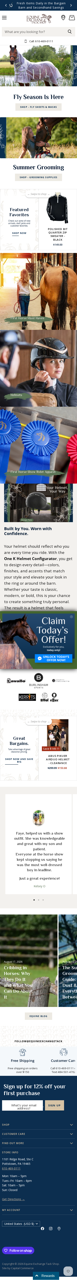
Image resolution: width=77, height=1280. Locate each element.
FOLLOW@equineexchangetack (38, 1041)
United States (19, 1224)
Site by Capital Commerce (18, 1268)
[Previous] (6, 5)
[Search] (69, 31)
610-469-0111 (11, 1168)
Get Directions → (13, 1199)
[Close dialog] (71, 616)
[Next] (70, 5)
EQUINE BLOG (38, 1016)
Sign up (54, 1105)
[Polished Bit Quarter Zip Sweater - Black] (58, 208)
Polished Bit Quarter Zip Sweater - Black (58, 234)
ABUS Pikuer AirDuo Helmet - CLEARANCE (57, 759)
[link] (38, 640)
